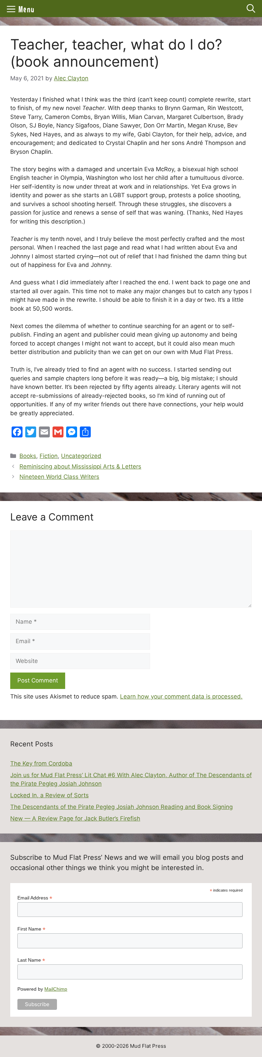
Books (27, 455)
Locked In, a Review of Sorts (49, 795)
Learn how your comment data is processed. (181, 696)
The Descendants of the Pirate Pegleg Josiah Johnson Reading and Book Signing (121, 806)
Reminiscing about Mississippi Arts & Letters (80, 466)
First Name (31, 929)
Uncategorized (81, 455)
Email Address (34, 898)
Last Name (31, 960)
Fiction (49, 455)
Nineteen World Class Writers (59, 476)
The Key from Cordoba (41, 763)
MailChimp (55, 989)
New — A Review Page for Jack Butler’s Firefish (75, 818)
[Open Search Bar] (251, 8)
